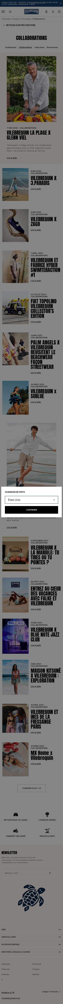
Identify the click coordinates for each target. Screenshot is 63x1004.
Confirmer (31, 510)
